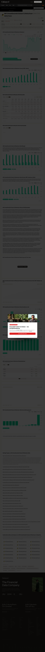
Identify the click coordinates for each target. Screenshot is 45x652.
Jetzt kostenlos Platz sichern (22, 333)
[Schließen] (36, 315)
